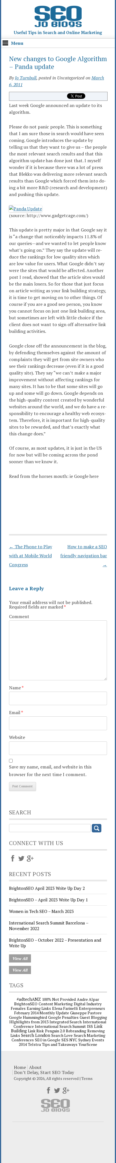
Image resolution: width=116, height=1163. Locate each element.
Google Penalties (63, 1017)
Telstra (34, 1044)
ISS (90, 1026)
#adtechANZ (29, 999)
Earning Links (39, 1008)
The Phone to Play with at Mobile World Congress (30, 555)
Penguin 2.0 (55, 1030)
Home (20, 1067)
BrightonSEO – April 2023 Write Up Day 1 (48, 900)
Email (16, 712)
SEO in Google (47, 1039)
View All (20, 958)
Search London (35, 1035)
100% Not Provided (59, 999)
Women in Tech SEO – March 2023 (41, 911)
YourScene (88, 1044)
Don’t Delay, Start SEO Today (44, 1072)
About (35, 1067)
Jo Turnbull (25, 78)
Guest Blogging (93, 1017)
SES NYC (69, 1039)
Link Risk (36, 1030)
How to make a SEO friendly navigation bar (83, 555)
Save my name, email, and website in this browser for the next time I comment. (50, 770)
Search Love (62, 1035)
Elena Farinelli (65, 1008)
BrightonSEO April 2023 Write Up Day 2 (47, 888)
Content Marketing (56, 1003)
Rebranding (76, 1030)
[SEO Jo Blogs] (58, 33)
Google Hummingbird (28, 1017)
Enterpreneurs (92, 1008)
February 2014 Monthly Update (41, 1012)
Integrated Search (66, 1021)
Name (16, 688)
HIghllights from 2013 (28, 1021)
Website (17, 737)
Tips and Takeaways (59, 1044)
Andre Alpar (88, 999)
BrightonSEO (25, 1003)
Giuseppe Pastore (86, 1012)
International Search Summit (60, 1026)
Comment (19, 616)
